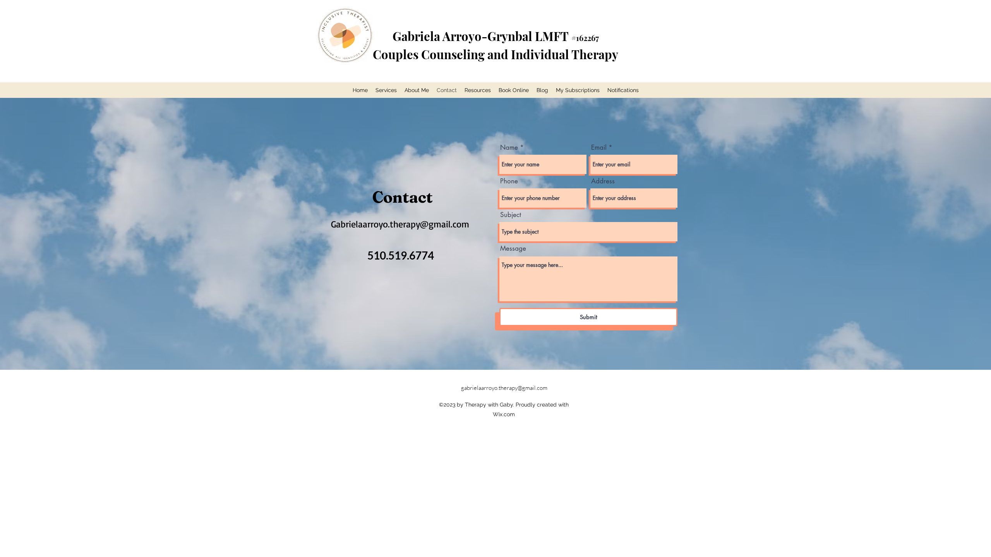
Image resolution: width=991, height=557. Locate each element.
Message (513, 248)
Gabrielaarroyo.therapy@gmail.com (400, 224)
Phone (509, 181)
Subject (510, 215)
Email (599, 147)
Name (509, 147)
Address (603, 181)
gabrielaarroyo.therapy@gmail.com (504, 387)
